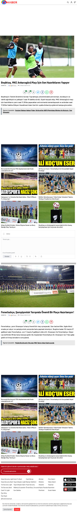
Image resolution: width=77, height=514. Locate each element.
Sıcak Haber (52, 490)
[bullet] (29, 256)
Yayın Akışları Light (20, 482)
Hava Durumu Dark (7, 482)
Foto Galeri (51, 479)
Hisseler (41, 485)
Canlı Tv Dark (18, 479)
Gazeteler (51, 487)
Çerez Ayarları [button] (8, 509)
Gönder (7, 256)
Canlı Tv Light (5, 490)
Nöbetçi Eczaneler (20, 487)
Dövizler (41, 482)
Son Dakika (17, 490)
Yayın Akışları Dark (19, 485)
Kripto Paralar (43, 487)
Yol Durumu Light (6, 485)
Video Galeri (52, 482)
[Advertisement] (38, 20)
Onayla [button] (17, 509)
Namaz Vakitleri (31, 482)
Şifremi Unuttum (6, 499)
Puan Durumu (30, 485)
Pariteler (42, 490)
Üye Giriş (4, 493)
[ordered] (27, 256)
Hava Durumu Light (7, 479)
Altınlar (41, 479)
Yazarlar (51, 485)
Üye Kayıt (4, 496)
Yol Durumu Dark (6, 487)
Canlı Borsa (29, 479)
